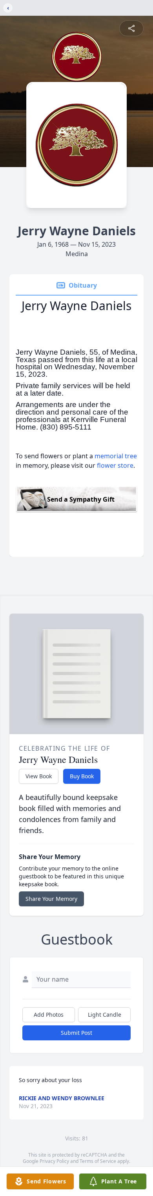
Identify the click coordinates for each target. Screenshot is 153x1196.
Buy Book (82, 776)
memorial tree (116, 456)
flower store (115, 465)
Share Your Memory (51, 898)
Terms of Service (98, 1161)
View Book (39, 776)
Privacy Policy (54, 1161)
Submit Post (76, 1032)
